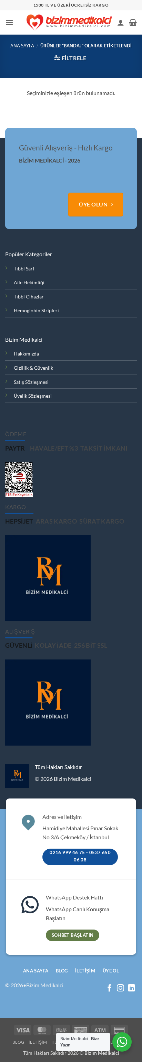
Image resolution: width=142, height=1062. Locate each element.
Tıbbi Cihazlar (29, 296)
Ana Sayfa (22, 45)
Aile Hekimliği (29, 282)
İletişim (38, 1042)
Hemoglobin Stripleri (36, 310)
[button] (9, 22)
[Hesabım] (120, 22)
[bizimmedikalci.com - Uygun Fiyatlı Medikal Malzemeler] (69, 22)
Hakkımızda (26, 354)
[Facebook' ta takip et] (109, 988)
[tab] (15, 448)
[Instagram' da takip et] (120, 988)
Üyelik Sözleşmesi (33, 396)
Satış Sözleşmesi (31, 382)
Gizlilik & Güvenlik (33, 368)
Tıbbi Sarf (24, 268)
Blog (18, 1042)
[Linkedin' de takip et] (131, 988)
